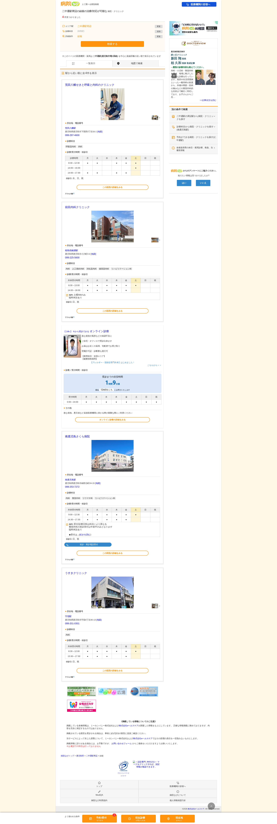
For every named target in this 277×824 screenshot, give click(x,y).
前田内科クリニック (77, 207)
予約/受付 (101, 817)
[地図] (99, 131)
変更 (158, 26)
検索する (112, 44)
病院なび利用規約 (99, 800)
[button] (174, 75)
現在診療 (140, 817)
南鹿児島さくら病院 (77, 436)
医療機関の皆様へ (200, 4)
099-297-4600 (72, 135)
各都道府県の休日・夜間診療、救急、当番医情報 (194, 148)
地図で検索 (137, 63)
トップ (99, 786)
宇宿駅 (68, 616)
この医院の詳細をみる (112, 187)
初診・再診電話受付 (89, 544)
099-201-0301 (72, 623)
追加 (158, 31)
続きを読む (85, 534)
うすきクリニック (76, 573)
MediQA (99, 795)
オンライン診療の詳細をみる (112, 419)
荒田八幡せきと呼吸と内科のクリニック (89, 84)
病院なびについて (178, 795)
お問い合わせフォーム (122, 743)
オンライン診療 (86, 331)
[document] (112, 138)
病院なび (70, 2)
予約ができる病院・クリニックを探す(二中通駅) (196, 138)
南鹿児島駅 (70, 479)
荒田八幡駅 (70, 128)
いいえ (203, 183)
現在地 (179, 817)
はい (184, 183)
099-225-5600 (72, 257)
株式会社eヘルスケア (128, 725)
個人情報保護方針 (178, 800)
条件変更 (211, 806)
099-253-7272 (72, 487)
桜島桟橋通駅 (71, 250)
